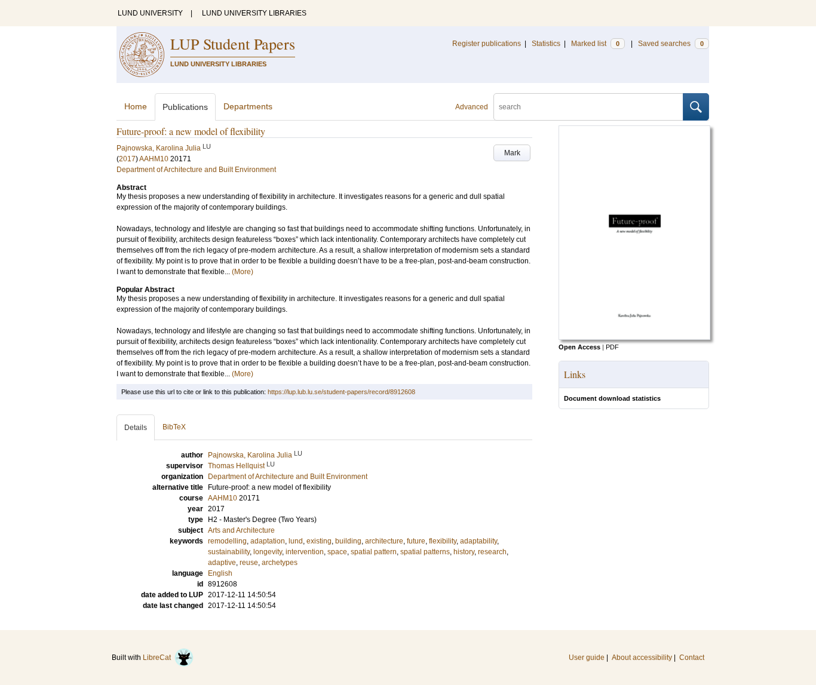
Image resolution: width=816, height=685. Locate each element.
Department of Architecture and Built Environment (196, 169)
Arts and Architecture (241, 530)
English (220, 573)
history (463, 552)
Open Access (579, 347)
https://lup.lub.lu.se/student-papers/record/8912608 (341, 391)
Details (135, 427)
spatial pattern (374, 552)
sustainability (229, 552)
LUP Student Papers (232, 43)
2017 (127, 159)
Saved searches (671, 43)
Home (135, 106)
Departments (247, 106)
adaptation (267, 541)
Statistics (546, 43)
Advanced (471, 107)
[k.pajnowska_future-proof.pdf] (634, 337)
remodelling (227, 541)
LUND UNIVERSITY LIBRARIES (254, 13)
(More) (242, 272)
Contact (691, 657)
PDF (612, 347)
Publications (185, 107)
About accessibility (642, 657)
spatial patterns (425, 552)
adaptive (222, 562)
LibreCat (158, 657)
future (416, 541)
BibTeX (174, 427)
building (348, 541)
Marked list (595, 43)
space (337, 552)
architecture (384, 541)
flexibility (442, 541)
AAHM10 (153, 159)
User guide (587, 657)
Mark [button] (512, 153)
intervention (305, 552)
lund (296, 541)
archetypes (279, 562)
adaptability (478, 541)
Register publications (486, 43)
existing (319, 541)
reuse (249, 562)
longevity (267, 552)
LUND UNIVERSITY (150, 13)
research (492, 552)
